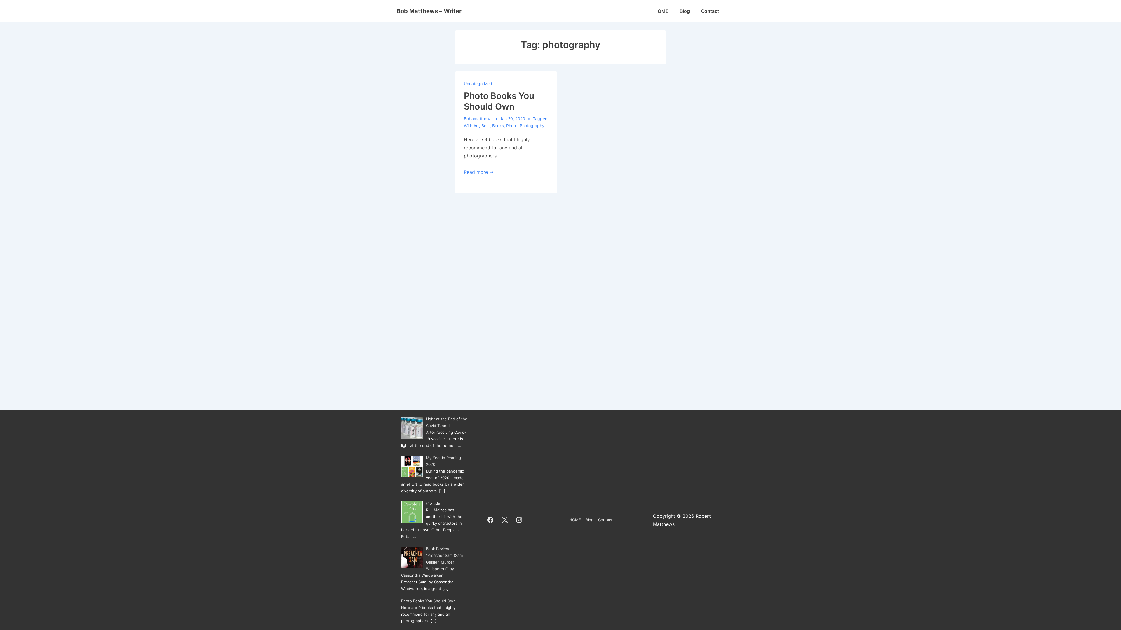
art (476, 125)
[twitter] (504, 520)
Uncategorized (478, 83)
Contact (710, 11)
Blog (685, 11)
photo (511, 125)
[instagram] (519, 520)
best (485, 125)
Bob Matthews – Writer (429, 11)
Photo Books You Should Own (499, 101)
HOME (661, 11)
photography (532, 125)
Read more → (479, 172)
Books (498, 125)
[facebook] (490, 520)
